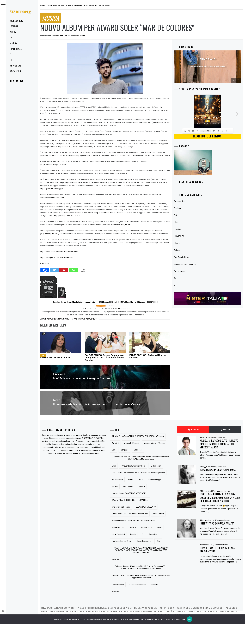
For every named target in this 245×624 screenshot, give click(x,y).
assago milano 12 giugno (154, 443)
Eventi (130, 480)
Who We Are (15, 65)
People (133, 534)
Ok (189, 619)
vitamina (115, 591)
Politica (177, 250)
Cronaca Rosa (16, 20)
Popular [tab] (194, 430)
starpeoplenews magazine (185, 264)
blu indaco (138, 450)
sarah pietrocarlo (144, 541)
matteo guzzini (118, 527)
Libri (175, 222)
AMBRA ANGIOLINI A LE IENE (55, 356)
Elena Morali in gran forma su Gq (218, 470)
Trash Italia (16, 48)
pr (142, 534)
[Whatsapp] (73, 268)
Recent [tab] (226, 430)
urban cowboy (118, 585)
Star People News (49, 319)
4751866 (110, 305)
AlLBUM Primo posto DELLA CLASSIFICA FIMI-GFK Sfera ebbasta (138, 436)
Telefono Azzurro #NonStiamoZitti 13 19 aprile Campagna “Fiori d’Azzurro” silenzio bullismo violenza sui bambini (141, 567)
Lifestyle (14, 26)
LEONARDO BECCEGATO (146, 507)
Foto (12, 60)
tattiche (115, 559)
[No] (242, 619)
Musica (13, 32)
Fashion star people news (85, 319)
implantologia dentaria (121, 507)
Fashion (13, 43)
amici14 (115, 443)
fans (141, 480)
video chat (155, 585)
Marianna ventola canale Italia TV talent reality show (134, 521)
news (159, 527)
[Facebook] (44, 268)
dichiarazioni (156, 466)
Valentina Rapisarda (137, 585)
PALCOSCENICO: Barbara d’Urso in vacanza (147, 356)
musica (133, 527)
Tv (11, 37)
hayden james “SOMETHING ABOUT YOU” (129, 493)
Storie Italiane (180, 271)
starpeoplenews (78, 36)
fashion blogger (155, 480)
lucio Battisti (158, 514)
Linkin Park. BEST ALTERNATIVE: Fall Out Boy (130, 514)
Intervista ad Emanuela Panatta (217, 523)
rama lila (153, 534)
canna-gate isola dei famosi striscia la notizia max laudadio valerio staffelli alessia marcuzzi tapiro (141, 458)
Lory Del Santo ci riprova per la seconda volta (217, 549)
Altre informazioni (124, 309)
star (158, 541)
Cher (114, 466)
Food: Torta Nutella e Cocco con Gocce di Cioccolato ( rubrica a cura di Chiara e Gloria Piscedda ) (220, 497)
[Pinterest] (63, 268)
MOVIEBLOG (179, 236)
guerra (142, 486)
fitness (115, 486)
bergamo (124, 450)
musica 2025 (146, 527)
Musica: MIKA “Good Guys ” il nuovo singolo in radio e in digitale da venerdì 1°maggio (219, 444)
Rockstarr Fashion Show (121, 541)
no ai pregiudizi (118, 534)
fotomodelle (128, 486)
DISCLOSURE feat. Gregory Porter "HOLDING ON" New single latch (138, 473)
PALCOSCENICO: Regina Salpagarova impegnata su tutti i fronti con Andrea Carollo (105, 358)
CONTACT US (15, 71)
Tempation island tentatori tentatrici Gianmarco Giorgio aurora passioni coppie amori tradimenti (141, 576)
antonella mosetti (131, 443)
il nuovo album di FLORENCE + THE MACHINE (130, 500)
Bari (113, 450)
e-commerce (117, 480)
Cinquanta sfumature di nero (133, 466)
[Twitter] (54, 268)
